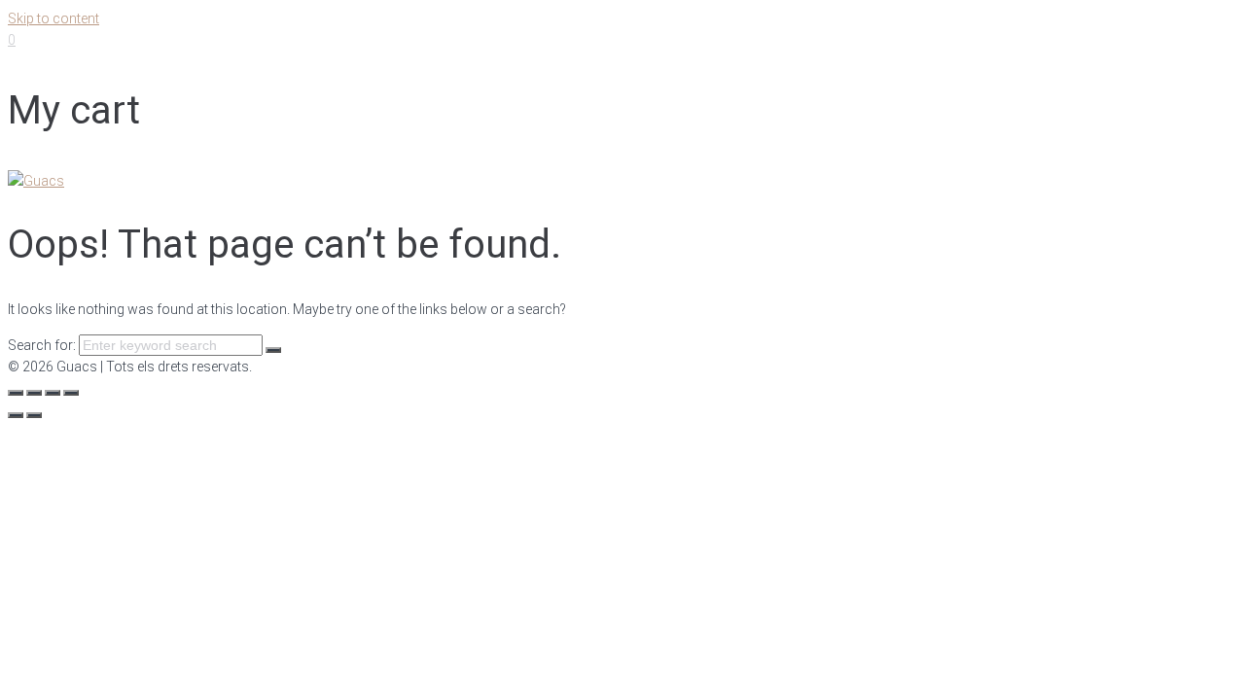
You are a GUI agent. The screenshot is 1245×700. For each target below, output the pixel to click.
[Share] (34, 393)
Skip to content (53, 18)
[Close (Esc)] (15, 393)
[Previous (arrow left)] (15, 415)
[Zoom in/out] (71, 393)
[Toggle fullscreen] (52, 393)
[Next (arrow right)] (34, 415)
